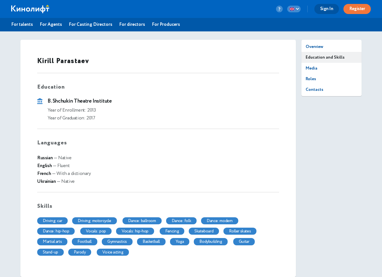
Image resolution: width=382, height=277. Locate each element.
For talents (22, 25)
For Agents (51, 25)
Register (357, 9)
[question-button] (279, 9)
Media (311, 68)
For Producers (166, 25)
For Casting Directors (90, 25)
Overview (314, 47)
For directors (132, 25)
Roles (311, 79)
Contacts (314, 90)
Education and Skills (325, 57)
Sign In (326, 9)
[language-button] (294, 9)
